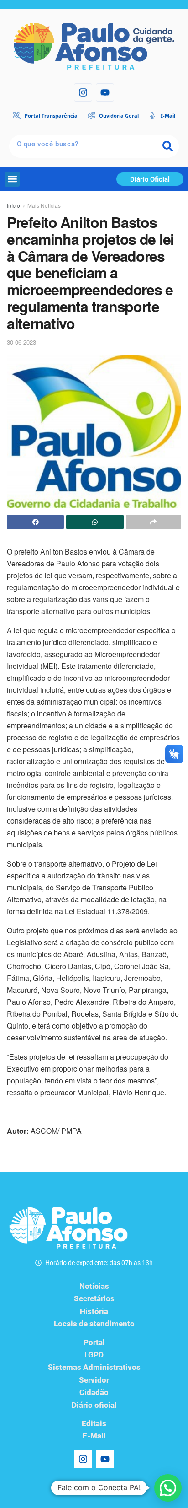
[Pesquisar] (167, 146)
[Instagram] (83, 92)
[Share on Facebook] (35, 522)
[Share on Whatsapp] (94, 522)
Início (13, 205)
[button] (12, 179)
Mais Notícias (44, 205)
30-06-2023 (21, 342)
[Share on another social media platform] (153, 522)
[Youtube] (105, 92)
